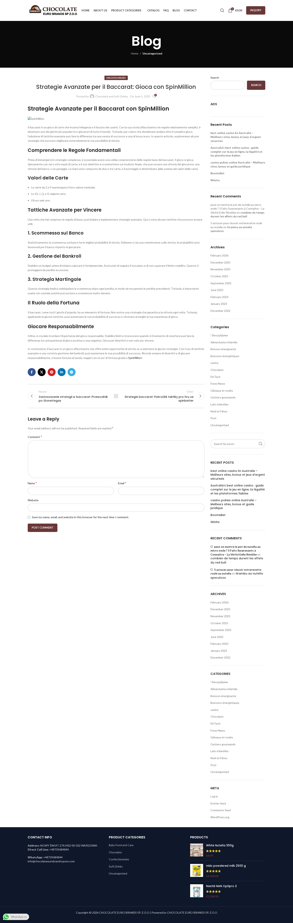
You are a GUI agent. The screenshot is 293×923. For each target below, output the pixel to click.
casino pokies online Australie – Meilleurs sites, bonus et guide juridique (233, 504)
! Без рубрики (219, 335)
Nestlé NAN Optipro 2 (221, 886)
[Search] (222, 10)
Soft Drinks (116, 866)
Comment (35, 437)
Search (214, 77)
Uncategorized (152, 53)
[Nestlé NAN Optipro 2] (196, 891)
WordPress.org (219, 817)
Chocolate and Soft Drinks (111, 96)
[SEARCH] (260, 443)
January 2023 (218, 303)
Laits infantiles (219, 404)
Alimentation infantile (223, 342)
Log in (214, 796)
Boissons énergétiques (224, 356)
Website (33, 500)
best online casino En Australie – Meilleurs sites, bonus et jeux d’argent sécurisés (235, 136)
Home (134, 53)
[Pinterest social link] (52, 372)
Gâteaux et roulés (221, 390)
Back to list (116, 396)
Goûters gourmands (223, 397)
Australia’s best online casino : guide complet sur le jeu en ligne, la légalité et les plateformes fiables (236, 151)
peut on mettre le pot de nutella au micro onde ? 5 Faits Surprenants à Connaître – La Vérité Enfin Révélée (237, 208)
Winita (215, 180)
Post (213, 418)
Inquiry (255, 10)
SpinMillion (135, 357)
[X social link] (42, 372)
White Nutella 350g (220, 845)
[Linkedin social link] (62, 372)
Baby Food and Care (121, 845)
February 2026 (219, 255)
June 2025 (216, 290)
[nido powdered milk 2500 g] (196, 871)
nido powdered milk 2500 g (226, 866)
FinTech (215, 376)
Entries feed (218, 803)
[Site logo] (53, 10)
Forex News (217, 383)
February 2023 (219, 297)
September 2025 (220, 283)
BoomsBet (217, 173)
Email (122, 483)
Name (32, 483)
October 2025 (219, 276)
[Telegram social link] (72, 372)
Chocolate (216, 369)
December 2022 (220, 310)
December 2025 (220, 262)
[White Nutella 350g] (196, 851)
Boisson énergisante (223, 349)
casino (214, 362)
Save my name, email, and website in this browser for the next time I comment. (80, 517)
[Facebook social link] (32, 372)
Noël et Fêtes (218, 411)
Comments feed (220, 810)
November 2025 (220, 269)
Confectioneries (119, 859)
